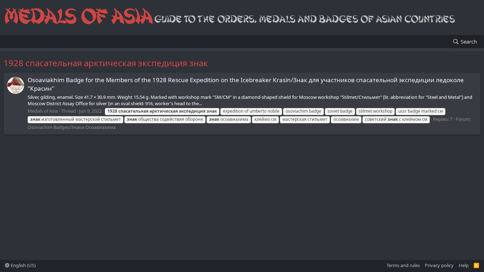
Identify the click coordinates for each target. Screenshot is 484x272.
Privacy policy (439, 265)
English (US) (23, 265)
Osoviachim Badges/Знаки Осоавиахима (72, 127)
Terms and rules (403, 265)
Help (464, 265)
